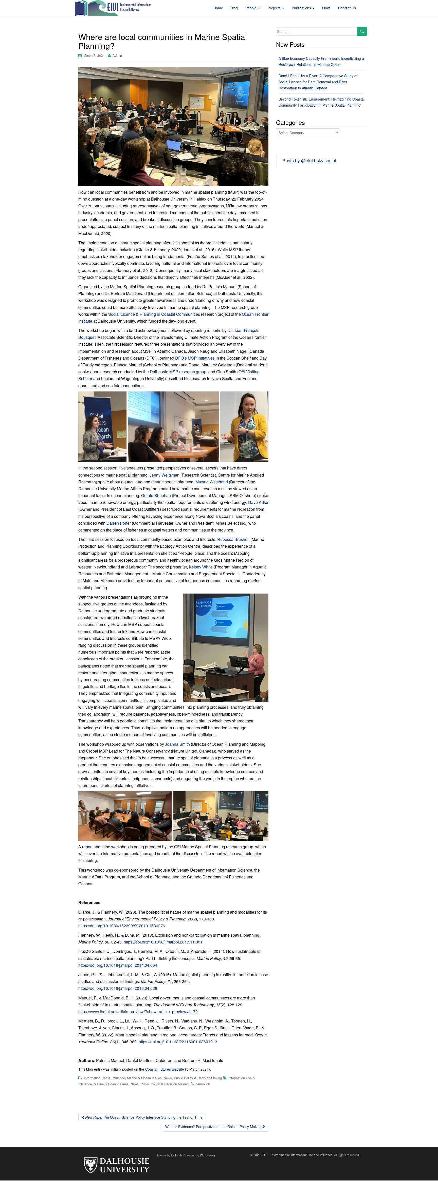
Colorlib (176, 1155)
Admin (117, 55)
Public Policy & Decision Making (165, 1083)
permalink (203, 1083)
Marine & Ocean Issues (144, 1077)
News (168, 1077)
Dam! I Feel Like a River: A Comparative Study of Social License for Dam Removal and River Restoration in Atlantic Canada (318, 81)
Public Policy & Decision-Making (198, 1077)
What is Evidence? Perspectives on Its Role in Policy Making (214, 1126)
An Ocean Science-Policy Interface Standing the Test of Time (144, 1117)
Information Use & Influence (104, 1077)
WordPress (207, 1155)
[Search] (362, 31)
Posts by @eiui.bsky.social (309, 160)
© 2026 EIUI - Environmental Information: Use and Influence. (291, 1155)
